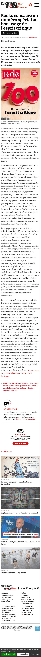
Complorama (25, 597)
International (6, 597)
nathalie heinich (9, 388)
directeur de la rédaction (25, 419)
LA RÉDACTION (10, 409)
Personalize (23, 654)
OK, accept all (9, 654)
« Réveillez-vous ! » (27, 599)
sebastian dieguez (21, 388)
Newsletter (26, 612)
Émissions (24, 595)
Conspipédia (5, 601)
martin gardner (20, 386)
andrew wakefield (22, 383)
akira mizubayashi (9, 383)
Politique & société (8, 595)
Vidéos (23, 593)
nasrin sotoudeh (31, 386)
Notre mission (7, 608)
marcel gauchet (8, 386)
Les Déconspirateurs (28, 601)
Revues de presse (26, 603)
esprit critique (34, 383)
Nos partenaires (8, 614)
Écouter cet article (10, 33)
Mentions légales (9, 616)
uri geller (14, 390)
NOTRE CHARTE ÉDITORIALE (7, 611)
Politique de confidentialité (8, 619)
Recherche (28, 606)
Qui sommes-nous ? (9, 606)
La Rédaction (32, 38)
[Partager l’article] (2, 37)
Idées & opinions (7, 599)
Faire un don (28, 614)
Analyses (5, 593)
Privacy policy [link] (35, 654)
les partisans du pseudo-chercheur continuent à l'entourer (20, 373)
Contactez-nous (28, 608)
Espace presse (27, 610)
